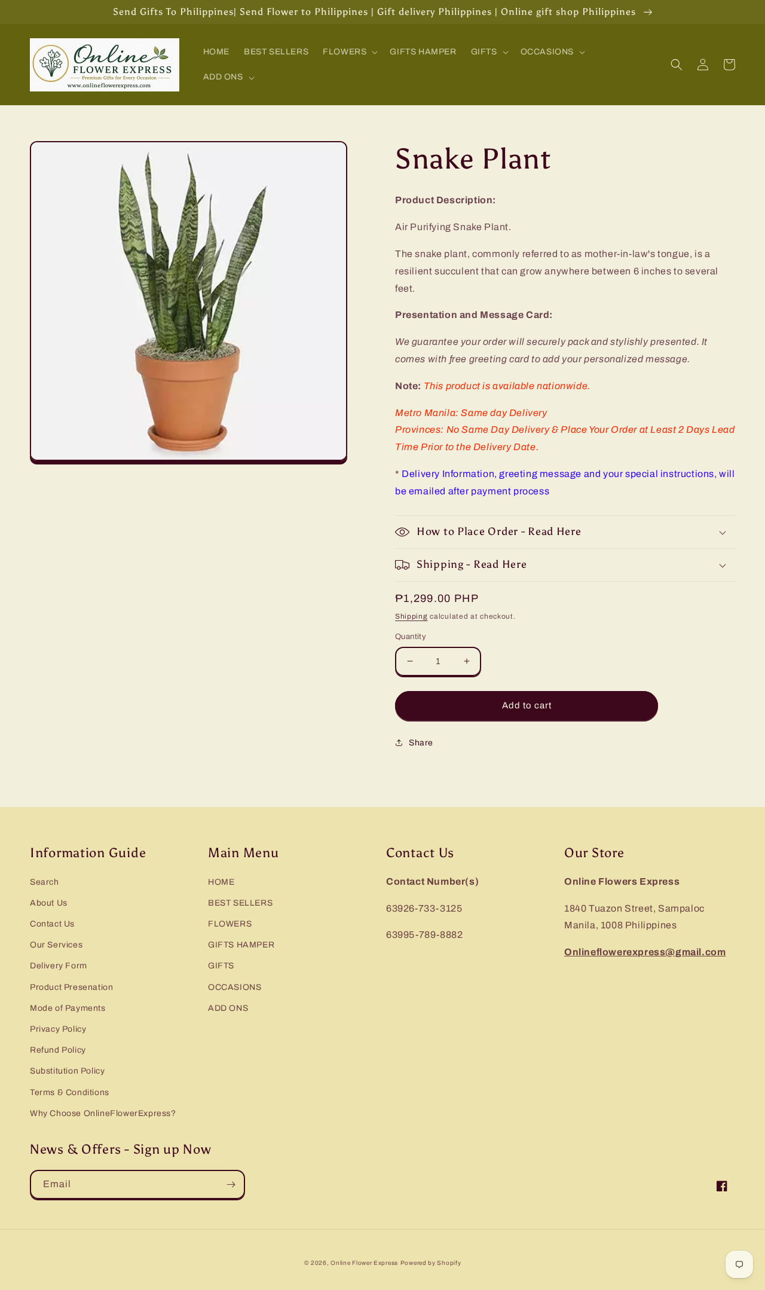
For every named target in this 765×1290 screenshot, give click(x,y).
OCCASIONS (234, 987)
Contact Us (52, 923)
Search (44, 882)
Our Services (56, 944)
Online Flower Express (364, 1263)
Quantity (410, 636)
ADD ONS (228, 1008)
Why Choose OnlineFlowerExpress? (103, 1113)
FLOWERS (230, 923)
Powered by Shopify (430, 1263)
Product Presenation (71, 987)
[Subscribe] (231, 1184)
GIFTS (221, 965)
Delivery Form (58, 965)
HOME (221, 882)
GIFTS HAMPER (241, 944)
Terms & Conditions (69, 1092)
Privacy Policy (58, 1029)
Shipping (411, 616)
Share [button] (421, 742)
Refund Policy (58, 1050)
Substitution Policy (67, 1070)
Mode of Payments (68, 1008)
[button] (349, 52)
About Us (49, 902)
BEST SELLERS (240, 902)
